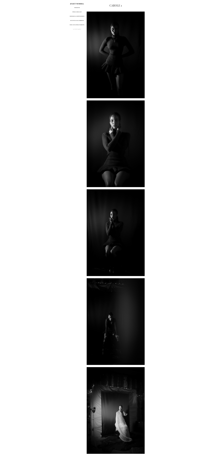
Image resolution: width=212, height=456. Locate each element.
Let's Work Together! (77, 29)
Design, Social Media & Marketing (77, 24)
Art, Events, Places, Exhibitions (77, 20)
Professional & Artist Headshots (77, 16)
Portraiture (77, 7)
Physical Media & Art (77, 11)
